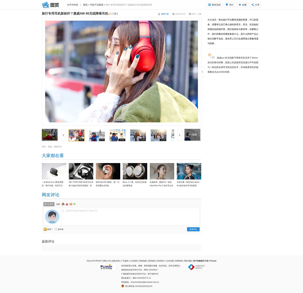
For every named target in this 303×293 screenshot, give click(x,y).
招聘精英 (179, 261)
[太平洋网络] (106, 266)
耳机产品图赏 (96, 4)
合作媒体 (134, 261)
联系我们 (161, 261)
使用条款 (152, 261)
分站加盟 (170, 261)
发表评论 (193, 229)
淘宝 (71, 204)
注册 (58, 204)
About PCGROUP (94, 261)
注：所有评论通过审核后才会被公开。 (80, 210)
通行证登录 (49, 204)
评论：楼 (196, 14)
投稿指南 (143, 261)
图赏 (85, 4)
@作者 (60, 229)
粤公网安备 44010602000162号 (138, 286)
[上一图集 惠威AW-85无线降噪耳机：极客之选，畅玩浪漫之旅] (50, 131)
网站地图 (188, 261)
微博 (67, 204)
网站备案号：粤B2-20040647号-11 (136, 278)
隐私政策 (116, 261)
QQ (63, 204)
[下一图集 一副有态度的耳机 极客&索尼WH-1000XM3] (192, 131)
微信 (74, 204)
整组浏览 (216, 4)
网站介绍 (107, 261)
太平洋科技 (72, 4)
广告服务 (125, 261)
